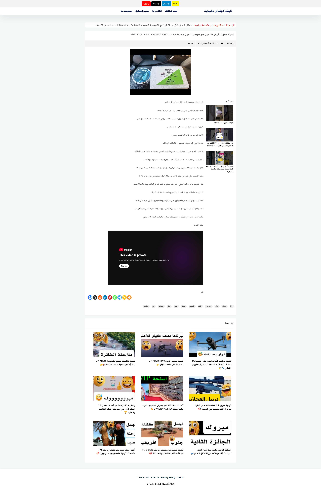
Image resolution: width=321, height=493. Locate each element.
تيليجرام (166, 3)
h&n (216, 306)
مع (153, 306)
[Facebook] (90, 297)
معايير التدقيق (142, 11)
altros (224, 306)
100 (231, 306)
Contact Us (143, 477)
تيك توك (156, 3)
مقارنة (146, 306)
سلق (183, 306)
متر (169, 306)
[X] (95, 297)
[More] (129, 297)
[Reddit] (100, 297)
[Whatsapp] (114, 297)
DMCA (180, 477)
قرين (175, 306)
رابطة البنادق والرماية (218, 11)
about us (155, 477)
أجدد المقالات (171, 11)
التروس (191, 306)
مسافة (160, 306)
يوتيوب (146, 3)
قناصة (229, 43)
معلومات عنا (126, 11)
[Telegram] (119, 297)
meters (208, 306)
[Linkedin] (105, 297)
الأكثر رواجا (157, 11)
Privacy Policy (168, 477)
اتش (199, 306)
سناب (175, 3)
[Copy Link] (124, 297)
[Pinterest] (110, 297)
